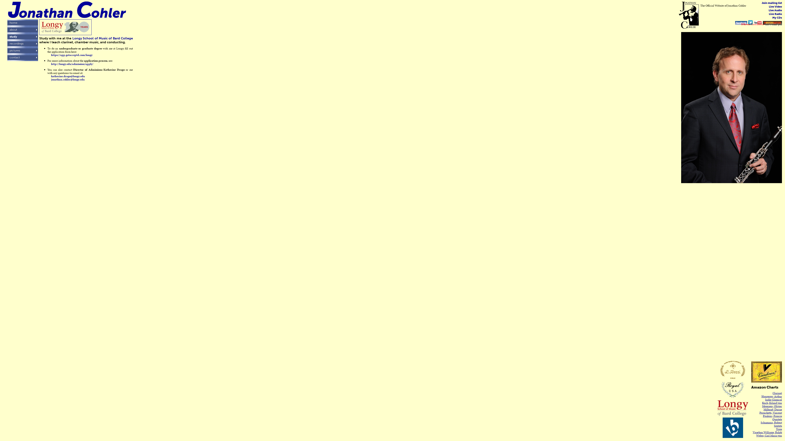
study (13, 36)
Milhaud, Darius (773, 409)
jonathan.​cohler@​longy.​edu (68, 79)
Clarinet (777, 393)
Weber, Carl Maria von (769, 436)
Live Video (775, 6)
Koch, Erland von (772, 403)
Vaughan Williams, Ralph (767, 432)
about (13, 29)
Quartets (777, 419)
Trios (779, 429)
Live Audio (775, 10)
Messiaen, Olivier (772, 406)
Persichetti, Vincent (770, 413)
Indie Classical (773, 400)
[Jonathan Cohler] (741, 21)
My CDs (777, 17)
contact (15, 57)
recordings (17, 43)
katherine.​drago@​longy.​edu (68, 76)
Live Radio (775, 14)
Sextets (778, 426)
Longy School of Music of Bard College (102, 38)
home (13, 22)
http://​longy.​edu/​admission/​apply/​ (72, 64)
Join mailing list (772, 2)
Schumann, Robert (771, 422)
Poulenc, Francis (772, 416)
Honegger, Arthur (771, 396)
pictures (15, 50)
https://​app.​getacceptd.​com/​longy (72, 55)
